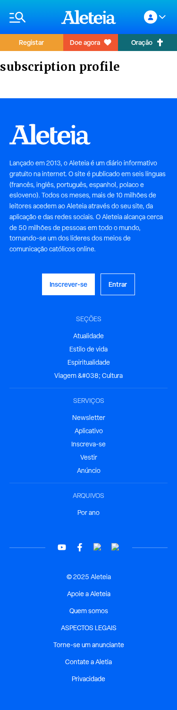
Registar (31, 42)
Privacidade (88, 679)
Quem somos (88, 611)
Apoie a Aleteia (88, 594)
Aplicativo (89, 431)
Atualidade (88, 336)
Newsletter (88, 417)
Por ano (88, 512)
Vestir (88, 457)
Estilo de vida (88, 349)
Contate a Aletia (88, 662)
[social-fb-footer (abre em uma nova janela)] (80, 547)
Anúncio (89, 470)
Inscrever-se (68, 284)
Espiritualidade (88, 362)
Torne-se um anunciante (88, 645)
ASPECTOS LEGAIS (89, 628)
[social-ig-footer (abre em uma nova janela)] (115, 547)
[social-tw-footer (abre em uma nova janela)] (97, 547)
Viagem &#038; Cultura (88, 375)
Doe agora (85, 42)
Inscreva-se (88, 444)
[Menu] (30, 17)
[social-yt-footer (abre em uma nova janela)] (62, 547)
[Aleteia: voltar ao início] (88, 17)
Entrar (118, 284)
